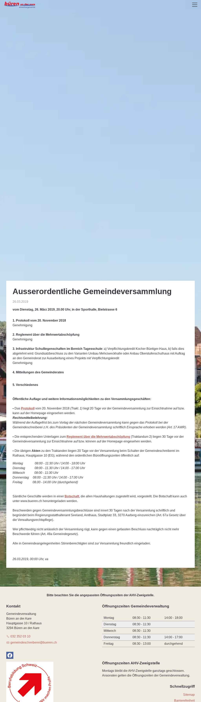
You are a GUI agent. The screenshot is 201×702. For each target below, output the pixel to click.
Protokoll (28, 408)
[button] (195, 5)
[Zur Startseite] (20, 5)
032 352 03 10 (20, 636)
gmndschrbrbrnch (33, 642)
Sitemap (189, 694)
